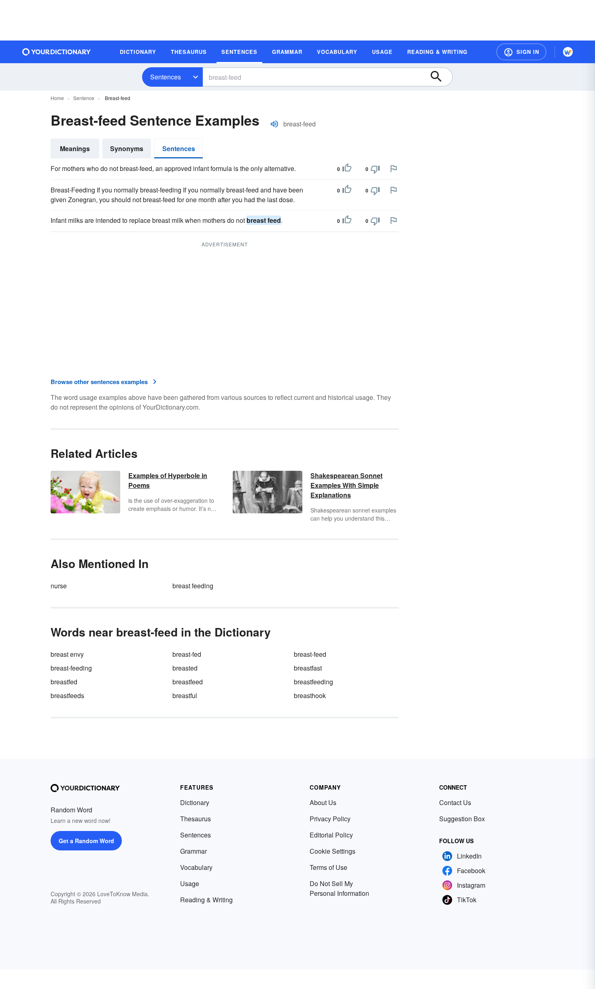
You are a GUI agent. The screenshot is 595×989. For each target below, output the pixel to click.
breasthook (310, 695)
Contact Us (455, 802)
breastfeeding (313, 681)
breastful (184, 695)
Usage (189, 883)
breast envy (67, 654)
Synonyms (126, 148)
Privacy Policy (330, 818)
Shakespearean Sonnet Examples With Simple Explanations (346, 485)
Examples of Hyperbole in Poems (167, 480)
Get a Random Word (86, 841)
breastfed (64, 681)
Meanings (75, 148)
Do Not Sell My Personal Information (339, 888)
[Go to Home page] (56, 52)
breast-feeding (71, 668)
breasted (185, 668)
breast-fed (186, 654)
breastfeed (187, 681)
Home (57, 97)
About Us (323, 802)
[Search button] (440, 77)
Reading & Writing (206, 899)
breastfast (308, 668)
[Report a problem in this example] (393, 168)
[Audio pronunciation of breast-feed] (274, 124)
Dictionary (194, 802)
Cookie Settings (332, 851)
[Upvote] (347, 169)
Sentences (165, 76)
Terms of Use (328, 867)
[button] (521, 51)
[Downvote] (375, 169)
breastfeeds (67, 695)
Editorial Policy (331, 834)
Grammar (193, 851)
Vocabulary (196, 867)
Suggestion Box (462, 818)
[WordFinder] (568, 52)
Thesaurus (195, 818)
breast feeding (192, 585)
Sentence (83, 97)
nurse (59, 585)
